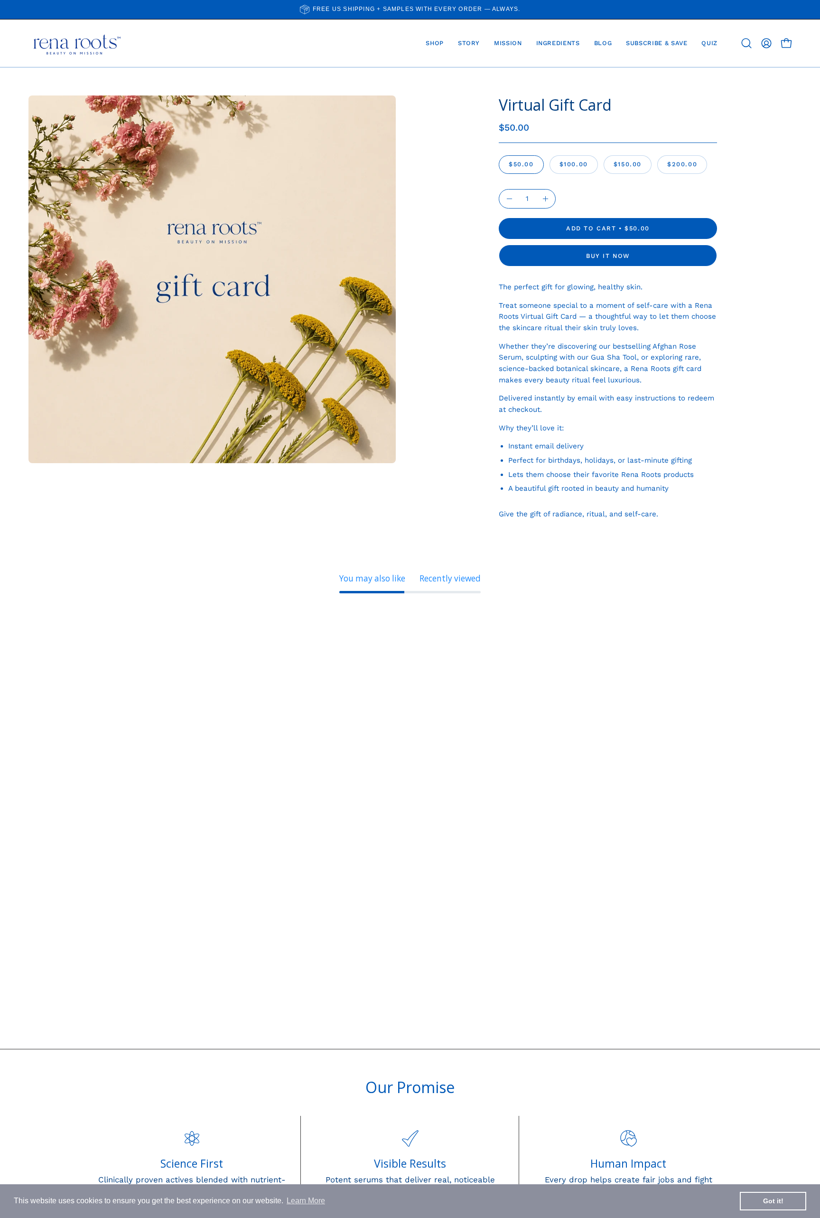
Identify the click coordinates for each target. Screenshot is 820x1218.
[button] (746, 43)
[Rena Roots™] (75, 43)
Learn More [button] (306, 1201)
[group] (410, 9)
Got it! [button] (773, 1201)
